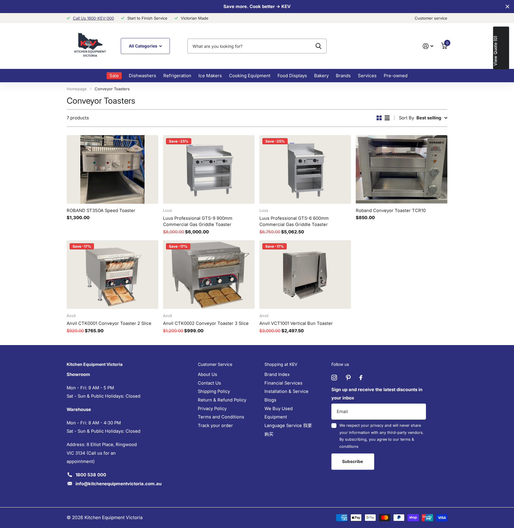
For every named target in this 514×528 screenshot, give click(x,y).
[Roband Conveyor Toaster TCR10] (401, 169)
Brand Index (277, 374)
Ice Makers (210, 75)
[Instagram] (334, 377)
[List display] (387, 118)
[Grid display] (379, 118)
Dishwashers (142, 75)
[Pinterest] (348, 377)
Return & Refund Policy (222, 400)
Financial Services (283, 383)
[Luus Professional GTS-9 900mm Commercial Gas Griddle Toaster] (209, 169)
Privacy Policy (212, 408)
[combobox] (257, 46)
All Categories (143, 45)
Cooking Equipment (249, 75)
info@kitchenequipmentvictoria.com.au (119, 483)
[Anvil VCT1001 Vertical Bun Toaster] (305, 274)
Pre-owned (396, 75)
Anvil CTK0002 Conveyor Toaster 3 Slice (206, 323)
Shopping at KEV (280, 364)
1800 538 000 (91, 475)
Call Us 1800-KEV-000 (93, 18)
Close (507, 6)
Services (367, 75)
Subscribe (353, 461)
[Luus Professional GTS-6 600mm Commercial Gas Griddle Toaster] (305, 169)
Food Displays (292, 75)
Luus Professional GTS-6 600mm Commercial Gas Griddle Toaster (294, 221)
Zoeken (318, 46)
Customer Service (215, 364)
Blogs (270, 400)
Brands (343, 75)
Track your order (215, 425)
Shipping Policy (214, 391)
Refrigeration (177, 75)
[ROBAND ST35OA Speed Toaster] (112, 169)
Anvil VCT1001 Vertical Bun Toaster (296, 323)
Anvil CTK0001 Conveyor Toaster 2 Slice (109, 323)
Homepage (77, 88)
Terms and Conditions (221, 417)
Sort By (406, 118)
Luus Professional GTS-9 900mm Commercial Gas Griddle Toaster (197, 221)
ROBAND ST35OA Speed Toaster (101, 210)
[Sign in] (428, 46)
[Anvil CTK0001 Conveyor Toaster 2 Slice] (112, 274)
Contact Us (209, 383)
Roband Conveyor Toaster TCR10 (391, 210)
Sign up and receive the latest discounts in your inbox (376, 394)
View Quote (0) (495, 51)
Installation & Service (286, 391)
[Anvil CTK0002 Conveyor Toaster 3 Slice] (209, 274)
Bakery (321, 75)
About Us (207, 374)
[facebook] (360, 377)
